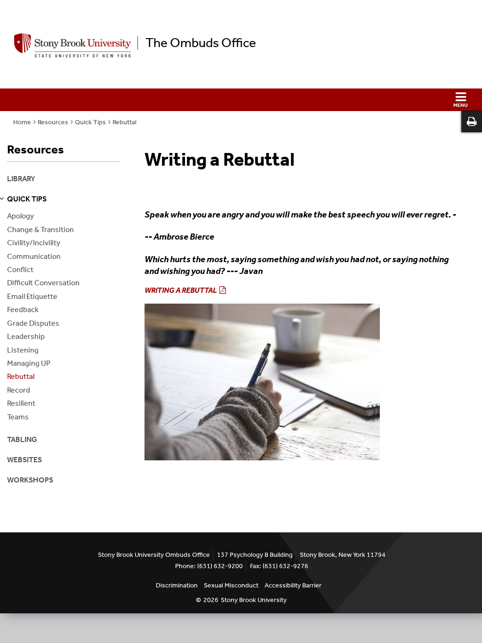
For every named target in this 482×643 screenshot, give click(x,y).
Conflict (20, 269)
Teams (18, 416)
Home (22, 122)
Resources (53, 122)
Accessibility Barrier (293, 585)
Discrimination (177, 585)
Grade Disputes (33, 323)
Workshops (30, 479)
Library (21, 178)
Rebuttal (124, 122)
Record (18, 390)
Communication (34, 256)
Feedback (23, 309)
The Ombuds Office (200, 42)
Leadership (26, 336)
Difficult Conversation (43, 282)
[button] (241, 99)
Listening (23, 350)
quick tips (27, 198)
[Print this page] (471, 121)
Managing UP (28, 363)
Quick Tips (90, 122)
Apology (20, 215)
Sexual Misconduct (231, 585)
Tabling (22, 439)
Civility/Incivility (33, 242)
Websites (24, 459)
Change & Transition (40, 229)
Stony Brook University (254, 600)
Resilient (21, 403)
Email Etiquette (32, 296)
